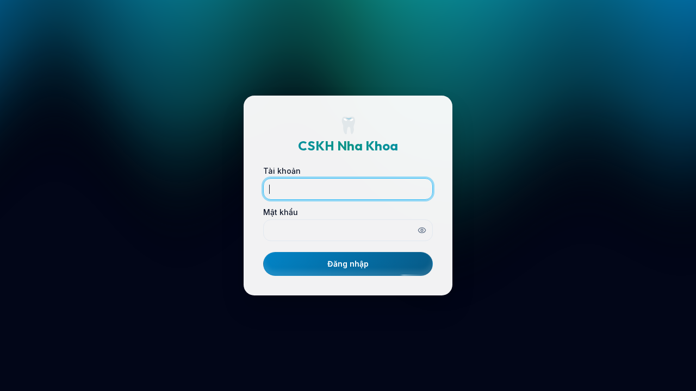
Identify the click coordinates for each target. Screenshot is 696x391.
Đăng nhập (348, 263)
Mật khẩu (280, 212)
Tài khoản (282, 171)
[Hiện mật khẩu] (422, 230)
